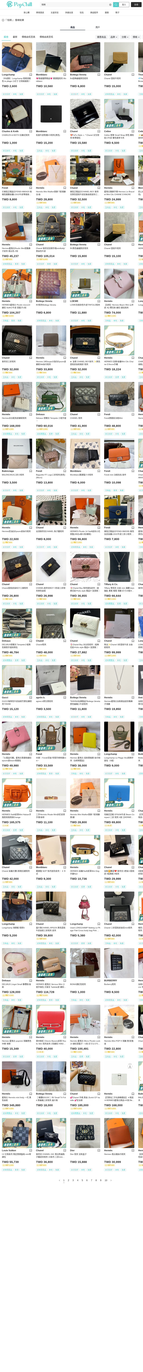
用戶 (98, 27)
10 (106, 1180)
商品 (72, 27)
